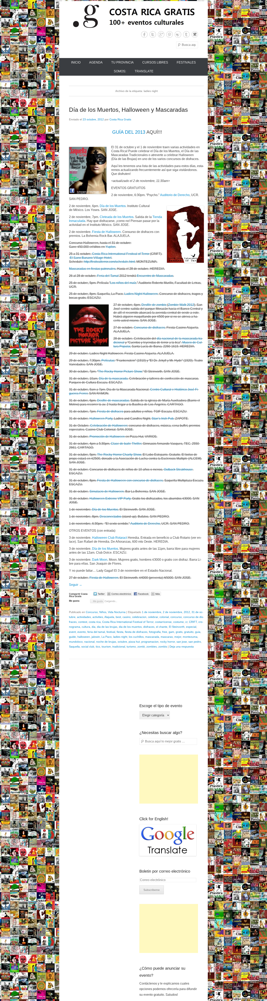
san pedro (194, 641)
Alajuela (109, 617)
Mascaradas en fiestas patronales (92, 268)
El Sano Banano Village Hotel (90, 257)
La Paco (106, 636)
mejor (177, 636)
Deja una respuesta (181, 646)
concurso (176, 617)
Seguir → (75, 584)
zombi (141, 646)
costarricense (163, 621)
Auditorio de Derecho (175, 195)
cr (186, 621)
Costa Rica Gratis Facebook (144, 34)
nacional (89, 641)
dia (93, 626)
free (164, 631)
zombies (151, 646)
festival (111, 631)
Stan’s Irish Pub (163, 418)
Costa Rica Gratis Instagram (195, 34)
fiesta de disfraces (136, 631)
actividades (84, 617)
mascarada (152, 636)
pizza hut (134, 641)
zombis (162, 646)
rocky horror (167, 641)
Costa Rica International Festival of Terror (120, 253)
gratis (179, 631)
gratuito (189, 631)
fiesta (120, 631)
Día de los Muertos (113, 206)
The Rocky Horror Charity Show (119, 454)
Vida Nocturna (116, 612)
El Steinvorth (177, 626)
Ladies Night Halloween (141, 293)
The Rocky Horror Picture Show (120, 371)
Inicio (76, 62)
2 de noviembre (172, 612)
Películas (107, 360)
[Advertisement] (168, 779)
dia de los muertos (130, 626)
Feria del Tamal (108, 275)
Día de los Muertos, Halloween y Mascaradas (128, 109)
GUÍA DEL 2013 (128, 132)
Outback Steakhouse (178, 469)
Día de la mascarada (113, 378)
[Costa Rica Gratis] (133, 16)
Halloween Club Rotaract (109, 537)
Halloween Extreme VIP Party (110, 498)
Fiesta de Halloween (106, 231)
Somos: (120, 71)
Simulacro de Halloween (107, 491)
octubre (122, 641)
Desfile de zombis (154, 304)
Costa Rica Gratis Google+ (161, 34)
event (72, 631)
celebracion (139, 617)
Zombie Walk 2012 (181, 304)
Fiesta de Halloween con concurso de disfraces (130, 480)
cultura (86, 626)
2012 (187, 612)
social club (87, 646)
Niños (102, 612)
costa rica (95, 621)
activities (97, 617)
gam (171, 631)
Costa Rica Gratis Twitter (153, 34)
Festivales (186, 62)
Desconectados (110, 516)
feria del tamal (96, 631)
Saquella (74, 646)
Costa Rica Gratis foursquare (178, 34)
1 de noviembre (151, 612)
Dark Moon (99, 559)
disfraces (148, 626)
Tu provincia (122, 62)
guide (72, 636)
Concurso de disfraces (149, 327)
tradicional (118, 646)
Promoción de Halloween (107, 436)
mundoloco (76, 641)
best (118, 617)
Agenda (96, 62)
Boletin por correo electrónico (164, 871)
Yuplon (110, 246)
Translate (144, 71)
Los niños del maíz (123, 282)
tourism (106, 646)
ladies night (120, 636)
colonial (164, 617)
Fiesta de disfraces (109, 411)
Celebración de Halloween (108, 425)
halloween (83, 636)
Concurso (92, 612)
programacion (150, 641)
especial (191, 626)
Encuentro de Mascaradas (155, 275)
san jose (182, 641)
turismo (131, 646)
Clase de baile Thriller (126, 443)
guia (197, 631)
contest (82, 621)
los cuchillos (136, 636)
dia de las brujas (107, 626)
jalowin (95, 636)
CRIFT (193, 621)
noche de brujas (106, 641)
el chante (161, 626)
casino (127, 617)
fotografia (155, 631)
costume (178, 621)
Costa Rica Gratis (120, 119)
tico (98, 646)
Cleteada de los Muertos (117, 217)
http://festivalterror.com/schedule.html (109, 261)
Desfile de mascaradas (113, 400)
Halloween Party (101, 418)
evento (81, 631)
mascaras (167, 636)
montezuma (190, 636)
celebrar (153, 617)
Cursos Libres (155, 62)
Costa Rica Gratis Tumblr (186, 34)
